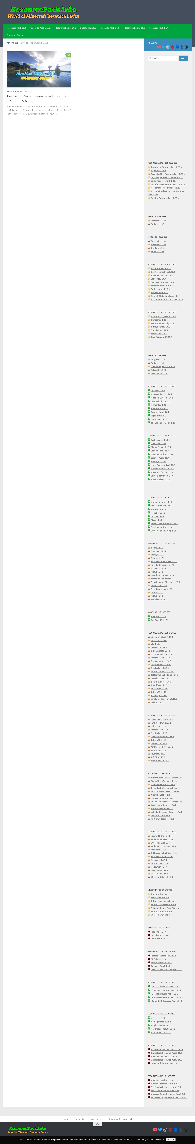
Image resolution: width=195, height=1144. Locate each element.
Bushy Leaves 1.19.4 (160, 440)
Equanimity (157, 990)
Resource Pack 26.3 (16, 27)
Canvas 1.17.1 (157, 592)
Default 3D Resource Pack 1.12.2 (167, 1001)
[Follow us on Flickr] (177, 47)
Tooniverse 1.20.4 (159, 292)
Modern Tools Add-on (161, 911)
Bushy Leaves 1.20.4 (160, 289)
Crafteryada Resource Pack (164, 805)
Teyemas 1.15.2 (158, 753)
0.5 (181, 177)
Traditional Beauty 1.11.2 (163, 1028)
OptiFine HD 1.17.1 (159, 620)
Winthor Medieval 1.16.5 (162, 671)
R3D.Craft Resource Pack (162, 818)
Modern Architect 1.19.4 (162, 468)
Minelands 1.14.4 (158, 849)
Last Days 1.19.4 (158, 443)
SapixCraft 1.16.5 (159, 640)
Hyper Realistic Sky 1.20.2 (163, 323)
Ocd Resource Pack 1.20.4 (163, 272)
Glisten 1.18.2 (157, 516)
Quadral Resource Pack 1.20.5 (165, 198)
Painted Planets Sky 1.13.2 (163, 955)
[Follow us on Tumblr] (181, 47)
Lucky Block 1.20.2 (159, 373)
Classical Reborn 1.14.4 (162, 877)
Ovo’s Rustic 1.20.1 (160, 419)
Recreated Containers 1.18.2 (164, 523)
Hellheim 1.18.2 (158, 512)
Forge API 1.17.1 (158, 616)
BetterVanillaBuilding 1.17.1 (164, 578)
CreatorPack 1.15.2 (160, 733)
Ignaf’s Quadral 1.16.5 (161, 681)
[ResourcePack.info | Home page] (43, 12)
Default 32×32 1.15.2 (160, 729)
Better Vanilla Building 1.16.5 (165, 674)
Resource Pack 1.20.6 (66, 27)
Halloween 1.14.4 (159, 866)
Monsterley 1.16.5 (159, 688)
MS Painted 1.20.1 (159, 405)
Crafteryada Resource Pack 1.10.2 (167, 1049)
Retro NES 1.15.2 (158, 740)
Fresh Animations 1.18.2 (162, 527)
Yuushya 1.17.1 (157, 554)
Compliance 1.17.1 (159, 551)
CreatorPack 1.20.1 (160, 412)
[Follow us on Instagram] (168, 47)
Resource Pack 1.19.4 (110, 27)
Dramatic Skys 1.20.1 (161, 401)
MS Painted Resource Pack (163, 187)
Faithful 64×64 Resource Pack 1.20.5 (168, 184)
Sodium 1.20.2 (157, 363)
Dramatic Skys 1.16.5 (161, 657)
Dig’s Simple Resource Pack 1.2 (165, 177)
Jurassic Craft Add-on (161, 914)
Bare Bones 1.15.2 (159, 750)
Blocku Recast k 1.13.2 (161, 962)
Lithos (155, 993)
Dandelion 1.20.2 (159, 333)
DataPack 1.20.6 (88, 27)
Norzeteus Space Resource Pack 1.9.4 (169, 1097)
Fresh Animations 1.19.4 (162, 454)
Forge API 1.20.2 (158, 359)
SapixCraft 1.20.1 (159, 415)
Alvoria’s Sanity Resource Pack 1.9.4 (168, 1094)
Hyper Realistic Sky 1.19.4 (163, 465)
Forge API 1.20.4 (158, 241)
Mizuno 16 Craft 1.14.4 (161, 836)
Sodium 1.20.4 (157, 251)
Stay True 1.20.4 (158, 278)
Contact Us (79, 1119)
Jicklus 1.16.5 (157, 702)
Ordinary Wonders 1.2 (161, 282)
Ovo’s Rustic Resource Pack (164, 788)
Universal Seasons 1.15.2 (162, 736)
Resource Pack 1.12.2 (173, 990)
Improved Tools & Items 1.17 (164, 561)
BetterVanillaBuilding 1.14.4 (164, 853)
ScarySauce (157, 997)
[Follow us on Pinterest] (172, 47)
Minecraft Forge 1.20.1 (161, 394)
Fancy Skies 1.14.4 (159, 870)
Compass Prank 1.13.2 (161, 966)
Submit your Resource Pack (119, 1119)
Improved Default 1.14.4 (162, 856)
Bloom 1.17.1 (157, 547)
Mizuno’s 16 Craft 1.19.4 (162, 472)
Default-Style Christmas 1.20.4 (165, 296)
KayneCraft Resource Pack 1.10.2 (166, 1053)
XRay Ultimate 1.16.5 (161, 650)
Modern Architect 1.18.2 (162, 502)
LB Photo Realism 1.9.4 (162, 1080)
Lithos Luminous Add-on (163, 901)
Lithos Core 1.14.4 (160, 863)
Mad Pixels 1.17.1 (159, 599)
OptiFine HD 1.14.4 (159, 935)
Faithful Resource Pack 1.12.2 (166, 986)
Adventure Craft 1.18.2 (161, 505)
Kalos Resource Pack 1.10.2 (164, 1056)
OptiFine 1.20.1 (158, 390)
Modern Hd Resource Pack (163, 798)
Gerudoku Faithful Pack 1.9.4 (164, 1083)
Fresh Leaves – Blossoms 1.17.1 (165, 582)
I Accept (170, 1139)
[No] (191, 1140)
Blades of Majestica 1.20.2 (163, 316)
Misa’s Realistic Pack (161, 794)
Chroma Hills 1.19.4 (160, 450)
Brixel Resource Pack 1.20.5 (164, 181)
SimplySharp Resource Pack (164, 781)
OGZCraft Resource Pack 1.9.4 (165, 1090)
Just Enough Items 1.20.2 (163, 366)
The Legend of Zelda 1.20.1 (164, 422)
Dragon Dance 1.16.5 (161, 664)
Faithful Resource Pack (162, 808)
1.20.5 (179, 187)
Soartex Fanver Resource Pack (165, 791)
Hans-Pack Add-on (160, 897)
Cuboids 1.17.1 (158, 558)
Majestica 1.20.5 (158, 170)
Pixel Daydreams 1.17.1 (161, 589)
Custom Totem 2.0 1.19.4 (162, 475)
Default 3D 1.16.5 (159, 647)
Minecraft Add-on (15, 34)
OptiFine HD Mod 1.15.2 (162, 719)
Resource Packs (14, 91)
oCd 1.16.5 (156, 644)
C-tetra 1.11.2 (158, 1018)
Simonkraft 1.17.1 (159, 585)
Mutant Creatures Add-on (163, 904)
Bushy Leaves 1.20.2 (160, 326)
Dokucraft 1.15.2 (159, 726)
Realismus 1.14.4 (159, 860)
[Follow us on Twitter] (163, 47)
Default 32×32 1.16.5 (161, 678)
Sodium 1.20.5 (157, 224)
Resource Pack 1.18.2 (134, 27)
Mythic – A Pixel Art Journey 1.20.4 (167, 299)
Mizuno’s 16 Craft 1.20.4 (162, 275)
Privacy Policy (95, 1119)
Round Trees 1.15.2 (160, 760)
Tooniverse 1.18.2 (159, 509)
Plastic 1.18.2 (157, 520)
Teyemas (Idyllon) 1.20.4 (162, 285)
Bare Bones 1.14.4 (159, 873)
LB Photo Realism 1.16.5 (162, 654)
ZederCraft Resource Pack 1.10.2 (166, 1059)
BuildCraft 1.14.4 (159, 938)
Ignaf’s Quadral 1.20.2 (161, 337)
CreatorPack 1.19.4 (160, 457)
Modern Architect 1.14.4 (162, 839)
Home (66, 1119)
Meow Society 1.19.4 (160, 479)
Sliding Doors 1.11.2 (161, 1021)
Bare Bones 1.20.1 (159, 408)
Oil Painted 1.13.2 (159, 959)
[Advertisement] (168, 111)
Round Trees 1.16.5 (160, 685)
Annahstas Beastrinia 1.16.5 (164, 699)
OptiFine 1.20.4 (158, 248)
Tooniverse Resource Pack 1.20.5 (166, 167)
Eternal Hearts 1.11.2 (161, 1032)
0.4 (172, 282)
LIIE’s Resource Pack (160, 815)
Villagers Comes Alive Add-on (165, 908)
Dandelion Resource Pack (163, 784)
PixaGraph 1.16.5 (159, 695)
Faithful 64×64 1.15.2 (161, 722)
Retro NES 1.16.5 (159, 692)
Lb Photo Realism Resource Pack (166, 801)
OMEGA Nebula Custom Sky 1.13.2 (166, 969)
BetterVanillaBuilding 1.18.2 (164, 530)
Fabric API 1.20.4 (158, 244)
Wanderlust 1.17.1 (159, 568)
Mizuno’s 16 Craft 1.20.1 (162, 397)
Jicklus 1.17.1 (157, 571)
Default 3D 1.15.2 (159, 743)
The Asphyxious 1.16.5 (161, 661)
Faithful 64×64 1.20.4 (161, 268)
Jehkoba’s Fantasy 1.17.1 (162, 575)
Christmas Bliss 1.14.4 (161, 842)
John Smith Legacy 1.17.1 (162, 565)
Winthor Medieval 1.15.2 (162, 746)
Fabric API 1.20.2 (158, 370)
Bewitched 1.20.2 (159, 319)
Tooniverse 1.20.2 (159, 330)
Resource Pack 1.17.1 (159, 27)
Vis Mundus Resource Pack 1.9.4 (166, 1087)
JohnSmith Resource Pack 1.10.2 (166, 1063)
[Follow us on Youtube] (158, 47)
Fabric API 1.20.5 (158, 220)
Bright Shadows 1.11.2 (162, 1025)
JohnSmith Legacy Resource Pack (167, 812)
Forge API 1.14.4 (158, 931)
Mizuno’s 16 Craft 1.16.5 (162, 637)
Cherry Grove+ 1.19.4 (161, 447)
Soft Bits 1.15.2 (158, 757)
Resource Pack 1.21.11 (41, 27)
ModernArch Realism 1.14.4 (163, 846)
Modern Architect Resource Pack (166, 777)
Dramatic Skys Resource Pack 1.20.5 (168, 174)
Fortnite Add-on (159, 894)
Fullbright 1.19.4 (158, 461)
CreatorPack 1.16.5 (160, 668)
